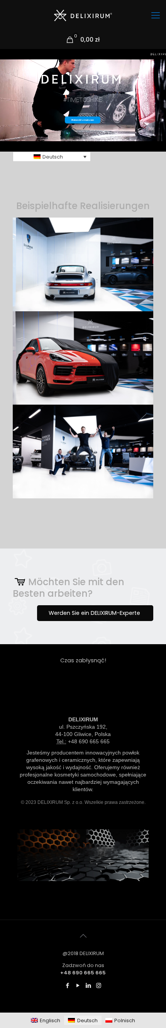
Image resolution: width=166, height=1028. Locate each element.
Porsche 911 (83, 293)
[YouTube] (78, 985)
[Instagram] (99, 985)
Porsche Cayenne (83, 387)
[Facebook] (67, 985)
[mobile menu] (155, 15)
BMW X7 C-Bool (83, 480)
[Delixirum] (83, 15)
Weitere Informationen (82, 119)
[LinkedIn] (88, 985)
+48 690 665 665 (89, 741)
